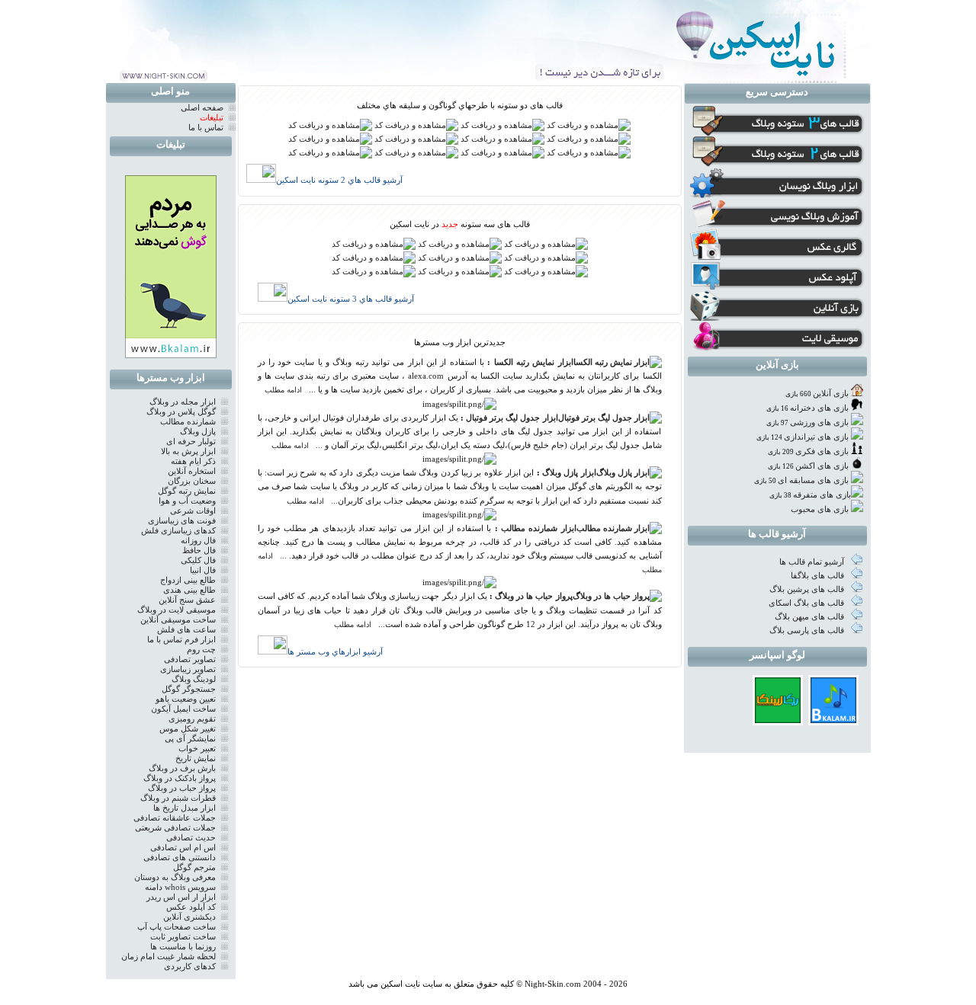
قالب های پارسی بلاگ (807, 630)
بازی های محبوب (820, 509)
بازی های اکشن (822, 466)
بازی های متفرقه (822, 495)
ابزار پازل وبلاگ (569, 473)
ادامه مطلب (283, 390)
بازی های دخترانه (819, 408)
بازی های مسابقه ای (813, 480)
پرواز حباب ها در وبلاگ (533, 596)
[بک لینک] (778, 720)
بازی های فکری (822, 451)
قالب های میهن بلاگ (810, 617)
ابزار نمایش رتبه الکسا (533, 362)
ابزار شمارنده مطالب (538, 528)
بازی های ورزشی (819, 422)
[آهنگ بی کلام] (833, 720)
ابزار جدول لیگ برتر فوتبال (511, 418)
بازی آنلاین (831, 393)
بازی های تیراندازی (816, 437)
